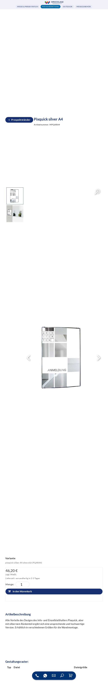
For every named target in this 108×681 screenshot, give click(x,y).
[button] (62, 675)
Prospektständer (21, 119)
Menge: (9, 584)
